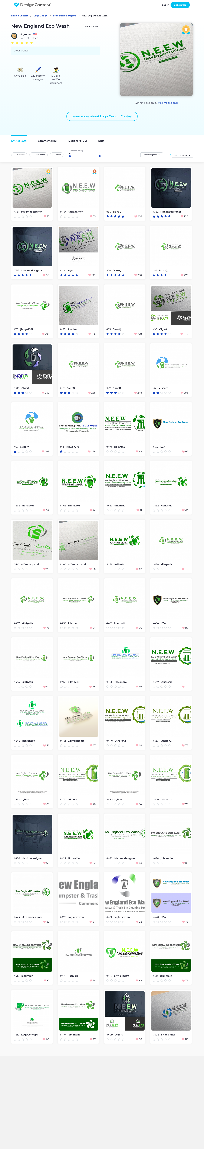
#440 (109, 740)
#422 (63, 917)
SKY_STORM (121, 976)
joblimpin (167, 858)
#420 (156, 917)
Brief (101, 140)
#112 (62, 270)
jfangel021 (26, 329)
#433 (156, 740)
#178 (63, 329)
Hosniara (73, 976)
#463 (109, 505)
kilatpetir (166, 564)
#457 (17, 623)
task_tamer (76, 212)
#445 (17, 740)
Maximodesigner (168, 102)
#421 (109, 917)
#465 (63, 505)
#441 (63, 740)
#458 (156, 564)
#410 (63, 1034)
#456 (63, 623)
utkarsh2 (119, 447)
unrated (20, 155)
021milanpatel (30, 564)
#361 (17, 211)
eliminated (40, 155)
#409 (109, 1034)
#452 (63, 682)
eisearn (163, 388)
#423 (17, 917)
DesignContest (32, 5)
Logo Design (40, 16)
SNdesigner (168, 1035)
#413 (156, 975)
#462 (156, 505)
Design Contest (19, 16)
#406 (156, 1034)
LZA (162, 447)
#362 (156, 211)
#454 (156, 623)
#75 (108, 329)
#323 (17, 270)
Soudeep (72, 329)
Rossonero (120, 682)
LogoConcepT (29, 1035)
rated (58, 155)
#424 (156, 858)
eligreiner (26, 34)
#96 (155, 329)
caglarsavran (76, 917)
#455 (109, 623)
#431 (63, 799)
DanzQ (117, 212)
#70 (16, 329)
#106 (17, 388)
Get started (180, 4)
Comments (47, 140)
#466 (17, 505)
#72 (108, 388)
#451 (109, 682)
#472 (156, 446)
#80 (109, 211)
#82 (155, 270)
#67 (62, 388)
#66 (155, 388)
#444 (63, 211)
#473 (109, 446)
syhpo (25, 799)
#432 (17, 799)
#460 (63, 564)
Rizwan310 (72, 447)
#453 (17, 682)
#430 (109, 799)
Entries (19, 140)
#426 (109, 858)
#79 (108, 270)
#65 (16, 446)
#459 (109, 564)
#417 (63, 975)
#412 (17, 1034)
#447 (156, 682)
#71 (62, 446)
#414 (109, 975)
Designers (77, 140)
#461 (17, 564)
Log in (165, 4)
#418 (17, 975)
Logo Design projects (64, 16)
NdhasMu (28, 506)
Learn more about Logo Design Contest (102, 116)
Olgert (71, 270)
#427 (63, 858)
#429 (156, 799)
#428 (17, 858)
